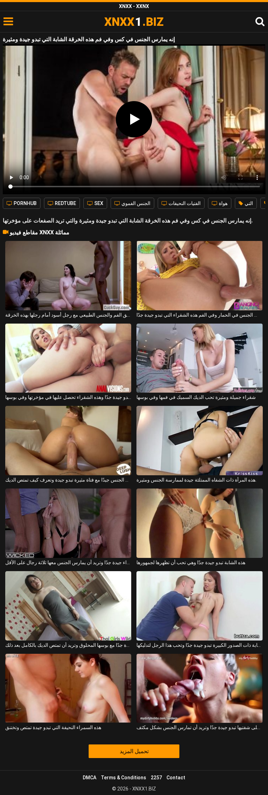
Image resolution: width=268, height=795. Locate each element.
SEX (98, 203)
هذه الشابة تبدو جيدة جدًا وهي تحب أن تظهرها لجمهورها (190, 562)
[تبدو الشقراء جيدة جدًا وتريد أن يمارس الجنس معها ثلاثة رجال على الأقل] (68, 523)
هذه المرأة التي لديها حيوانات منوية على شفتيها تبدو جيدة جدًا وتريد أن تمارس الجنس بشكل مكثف (199, 727)
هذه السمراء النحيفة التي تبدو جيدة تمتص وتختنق (53, 727)
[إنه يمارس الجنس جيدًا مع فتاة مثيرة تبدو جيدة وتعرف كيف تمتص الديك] (68, 440)
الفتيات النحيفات (184, 203)
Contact (175, 777)
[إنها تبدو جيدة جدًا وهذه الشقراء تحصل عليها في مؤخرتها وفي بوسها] (68, 358)
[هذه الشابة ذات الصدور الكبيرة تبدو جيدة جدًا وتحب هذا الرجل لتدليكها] (199, 606)
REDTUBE (65, 203)
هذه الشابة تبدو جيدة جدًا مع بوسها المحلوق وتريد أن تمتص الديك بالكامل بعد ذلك (68, 645)
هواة (223, 203)
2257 (156, 777)
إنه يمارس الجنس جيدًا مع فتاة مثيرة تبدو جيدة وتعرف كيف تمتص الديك (68, 480)
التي (248, 203)
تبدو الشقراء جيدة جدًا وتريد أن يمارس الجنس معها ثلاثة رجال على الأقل (68, 562)
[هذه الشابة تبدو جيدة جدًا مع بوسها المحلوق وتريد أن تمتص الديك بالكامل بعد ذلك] (68, 606)
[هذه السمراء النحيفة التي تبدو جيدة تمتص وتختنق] (68, 688)
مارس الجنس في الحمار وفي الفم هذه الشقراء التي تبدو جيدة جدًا (199, 315)
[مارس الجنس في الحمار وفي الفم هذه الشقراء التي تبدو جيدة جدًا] (199, 275)
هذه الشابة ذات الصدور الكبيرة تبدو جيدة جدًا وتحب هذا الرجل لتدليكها (199, 645)
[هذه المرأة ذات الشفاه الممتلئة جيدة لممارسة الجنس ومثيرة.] (199, 440)
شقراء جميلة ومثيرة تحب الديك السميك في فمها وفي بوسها (196, 397)
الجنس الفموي (135, 203)
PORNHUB (25, 203)
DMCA (89, 777)
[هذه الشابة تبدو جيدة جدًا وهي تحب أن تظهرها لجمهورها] (199, 523)
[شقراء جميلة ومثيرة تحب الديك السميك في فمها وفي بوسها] (199, 358)
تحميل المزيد (134, 751)
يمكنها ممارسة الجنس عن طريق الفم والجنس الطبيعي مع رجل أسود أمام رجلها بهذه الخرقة (68, 315)
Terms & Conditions (123, 777)
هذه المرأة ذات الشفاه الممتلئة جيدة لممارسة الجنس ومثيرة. (196, 480)
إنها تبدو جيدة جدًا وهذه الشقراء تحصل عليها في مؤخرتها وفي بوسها (68, 397)
